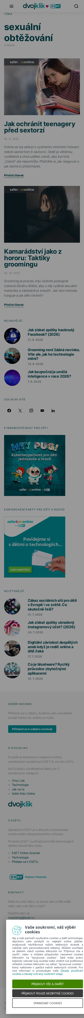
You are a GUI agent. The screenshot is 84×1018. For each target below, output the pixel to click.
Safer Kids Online (21, 62)
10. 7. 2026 (35, 678)
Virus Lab (18, 780)
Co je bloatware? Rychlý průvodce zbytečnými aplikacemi (49, 668)
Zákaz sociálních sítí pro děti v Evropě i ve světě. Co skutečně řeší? (52, 604)
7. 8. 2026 (34, 381)
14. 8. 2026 (35, 364)
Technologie (20, 784)
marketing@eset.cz (21, 917)
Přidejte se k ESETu (25, 861)
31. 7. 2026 (35, 614)
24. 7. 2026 (35, 632)
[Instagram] (31, 410)
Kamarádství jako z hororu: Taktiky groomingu (33, 257)
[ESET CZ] (28, 877)
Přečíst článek (14, 175)
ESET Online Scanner (26, 853)
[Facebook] (9, 410)
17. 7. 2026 (35, 656)
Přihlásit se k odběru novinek (32, 729)
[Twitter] (20, 410)
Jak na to (18, 789)
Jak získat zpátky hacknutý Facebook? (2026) (51, 332)
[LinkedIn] (53, 410)
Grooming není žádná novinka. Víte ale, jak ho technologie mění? (54, 354)
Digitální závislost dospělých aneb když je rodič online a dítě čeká (52, 646)
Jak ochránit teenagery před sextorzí (39, 127)
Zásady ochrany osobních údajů (43, 974)
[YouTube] (42, 410)
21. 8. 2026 (35, 339)
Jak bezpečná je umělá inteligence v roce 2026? (49, 374)
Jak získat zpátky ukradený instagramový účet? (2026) (51, 624)
